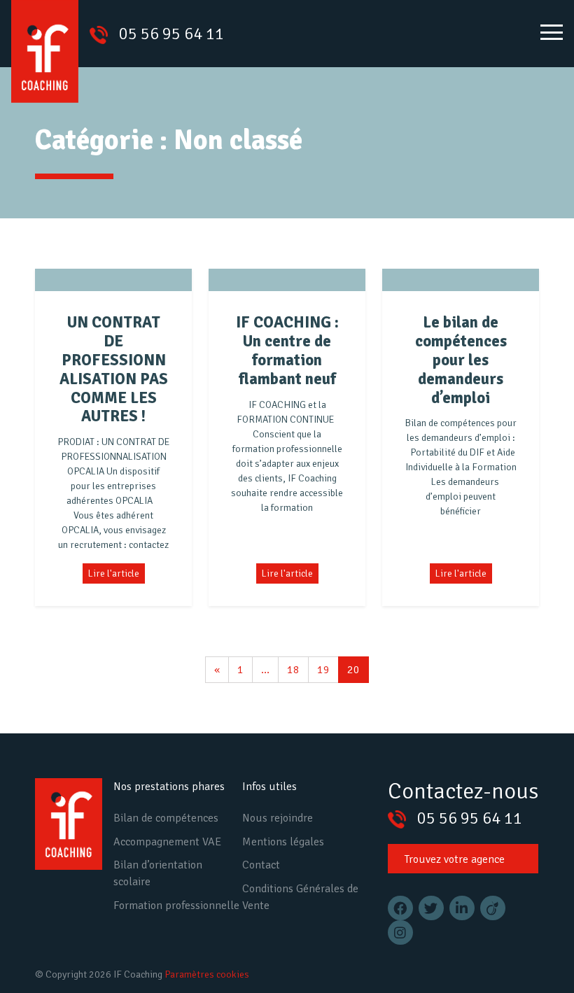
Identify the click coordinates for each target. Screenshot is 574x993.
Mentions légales (283, 842)
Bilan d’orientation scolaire (157, 873)
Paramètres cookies (206, 974)
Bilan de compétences (165, 818)
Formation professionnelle (176, 906)
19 (323, 670)
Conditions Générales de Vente (300, 897)
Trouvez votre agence (455, 859)
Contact (261, 865)
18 (293, 670)
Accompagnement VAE (167, 842)
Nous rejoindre (277, 818)
